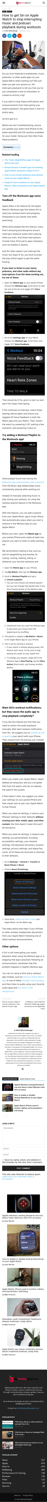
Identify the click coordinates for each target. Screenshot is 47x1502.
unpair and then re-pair (25, 919)
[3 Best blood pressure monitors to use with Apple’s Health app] (7, 1445)
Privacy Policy (28, 1495)
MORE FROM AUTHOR (27, 1079)
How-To (9, 11)
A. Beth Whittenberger (11, 31)
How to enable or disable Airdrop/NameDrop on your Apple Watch (28, 1097)
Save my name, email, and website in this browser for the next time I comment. (22, 1161)
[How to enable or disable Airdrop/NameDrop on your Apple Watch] (7, 1097)
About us (17, 1495)
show (16, 147)
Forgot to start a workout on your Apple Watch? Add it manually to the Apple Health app (24, 185)
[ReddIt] (19, 36)
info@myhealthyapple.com (28, 1408)
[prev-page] (3, 1116)
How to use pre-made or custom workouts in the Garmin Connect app (11, 1004)
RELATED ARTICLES (10, 1079)
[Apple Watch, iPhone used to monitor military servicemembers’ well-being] (7, 1108)
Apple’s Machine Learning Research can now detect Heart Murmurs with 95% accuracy (29, 1087)
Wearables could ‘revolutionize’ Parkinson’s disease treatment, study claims (21, 1320)
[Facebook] (4, 36)
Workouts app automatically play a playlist (23, 482)
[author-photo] (23, 1027)
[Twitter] (9, 36)
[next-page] (7, 1116)
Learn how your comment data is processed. (18, 1177)
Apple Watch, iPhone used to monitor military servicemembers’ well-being (28, 1108)
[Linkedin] (14, 36)
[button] (3, 3)
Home (4, 8)
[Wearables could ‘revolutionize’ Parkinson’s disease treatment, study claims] (23, 1307)
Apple (9, 8)
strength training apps (33, 980)
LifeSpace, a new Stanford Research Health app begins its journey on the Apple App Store (34, 1005)
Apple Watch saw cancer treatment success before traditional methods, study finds (22, 1350)
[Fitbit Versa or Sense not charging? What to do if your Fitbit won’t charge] (7, 1435)
